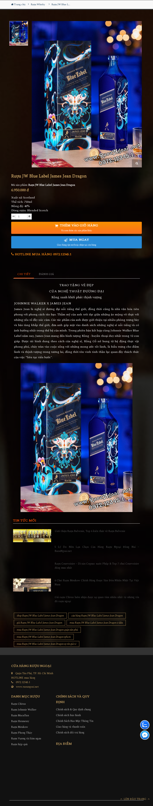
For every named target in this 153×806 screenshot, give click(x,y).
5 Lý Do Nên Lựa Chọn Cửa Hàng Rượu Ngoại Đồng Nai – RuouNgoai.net (97, 549)
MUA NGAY (76, 242)
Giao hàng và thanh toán (70, 727)
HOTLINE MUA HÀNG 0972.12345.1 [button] (42, 254)
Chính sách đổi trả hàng (70, 733)
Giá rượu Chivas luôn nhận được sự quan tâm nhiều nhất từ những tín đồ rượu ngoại (97, 599)
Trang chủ (19, 4)
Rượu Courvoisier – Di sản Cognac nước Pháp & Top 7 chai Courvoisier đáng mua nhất (97, 566)
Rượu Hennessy (20, 721)
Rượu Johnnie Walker (23, 710)
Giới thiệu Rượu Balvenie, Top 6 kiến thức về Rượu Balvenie (90, 531)
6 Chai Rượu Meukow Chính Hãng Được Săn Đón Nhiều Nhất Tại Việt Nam (97, 582)
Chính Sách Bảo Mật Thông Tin (74, 721)
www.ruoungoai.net (27, 687)
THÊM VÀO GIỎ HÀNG (78, 227)
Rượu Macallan (20, 715)
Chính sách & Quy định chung (73, 709)
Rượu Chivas (18, 704)
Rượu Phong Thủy (21, 733)
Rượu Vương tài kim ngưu (26, 738)
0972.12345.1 (23, 682)
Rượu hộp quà (19, 744)
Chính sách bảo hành (68, 715)
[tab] (24, 274)
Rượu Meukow (19, 727)
